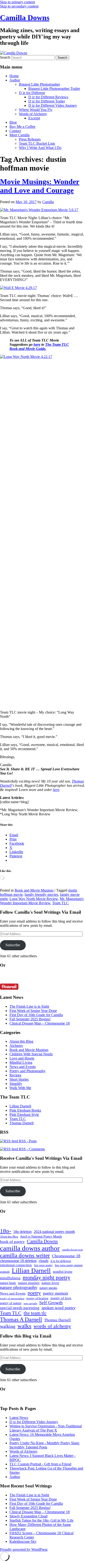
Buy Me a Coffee (22, 127)
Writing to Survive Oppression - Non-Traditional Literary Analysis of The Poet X (45, 1428)
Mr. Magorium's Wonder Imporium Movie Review (42, 901)
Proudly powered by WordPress (23, 1549)
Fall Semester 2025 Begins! (30, 1019)
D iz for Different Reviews (48, 97)
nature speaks (48, 1288)
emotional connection (16, 1265)
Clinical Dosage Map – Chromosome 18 (39, 1023)
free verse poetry (43, 1265)
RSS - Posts (27, 1141)
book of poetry (12, 1241)
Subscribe (12, 945)
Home (14, 76)
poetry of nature (10, 1303)
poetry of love (61, 1298)
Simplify (15, 1084)
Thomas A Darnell (21, 1319)
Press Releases (30, 139)
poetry (34, 1293)
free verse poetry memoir (69, 1265)
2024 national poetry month (54, 1232)
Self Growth (51, 1302)
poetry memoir (55, 1293)
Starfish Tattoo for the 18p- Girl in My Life (41, 1520)
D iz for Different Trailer (46, 101)
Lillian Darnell (20, 1106)
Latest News (18, 1418)
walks (24, 1326)
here (37, 344)
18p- (5, 1231)
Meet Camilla (19, 135)
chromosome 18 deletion (18, 1261)
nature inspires (28, 1283)
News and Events (22, 1067)
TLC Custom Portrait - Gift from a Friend (40, 1464)
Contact (15, 131)
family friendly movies (41, 895)
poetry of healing (37, 1298)
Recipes (15, 1075)
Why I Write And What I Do (40, 148)
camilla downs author (30, 1248)
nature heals (8, 1283)
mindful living (62, 1271)
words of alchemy (52, 1326)
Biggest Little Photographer (39, 84)
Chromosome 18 (66, 1256)
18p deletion (22, 1232)
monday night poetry (46, 1277)
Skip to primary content (17, 2)
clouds (43, 1261)
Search (5, 57)
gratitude (5, 1271)
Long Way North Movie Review (33, 899)
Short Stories (19, 1079)
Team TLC (60, 903)
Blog (13, 122)
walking (7, 1326)
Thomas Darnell (21, 1123)
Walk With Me (20, 1088)
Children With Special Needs (31, 1054)
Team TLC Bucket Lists (37, 143)
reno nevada (30, 1303)
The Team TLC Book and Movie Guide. (39, 346)
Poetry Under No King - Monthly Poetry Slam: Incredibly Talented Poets (44, 1445)
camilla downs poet (72, 1249)
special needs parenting (19, 1308)
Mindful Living (20, 1062)
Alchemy (16, 1046)
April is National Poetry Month (41, 1236)
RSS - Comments (31, 1149)
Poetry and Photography (27, 1071)
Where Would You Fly (35, 110)
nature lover (50, 1283)
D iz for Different (32, 93)
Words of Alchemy (33, 114)
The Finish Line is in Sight (29, 1006)
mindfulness (10, 1278)
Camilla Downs (24, 17)
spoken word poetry (59, 1307)
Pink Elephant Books (25, 1110)
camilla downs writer (25, 1255)
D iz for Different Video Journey (52, 105)
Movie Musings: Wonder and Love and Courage (39, 185)
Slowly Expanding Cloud (28, 1516)
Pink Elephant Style (24, 1115)
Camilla (48, 202)
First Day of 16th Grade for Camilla (36, 1015)
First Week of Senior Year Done (33, 1011)
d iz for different (61, 1261)
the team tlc (35, 1313)
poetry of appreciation (12, 1298)
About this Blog (21, 1041)
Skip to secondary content (19, 6)
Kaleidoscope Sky (23, 1541)
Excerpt (34, 118)
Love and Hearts (21, 1058)
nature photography (18, 1287)
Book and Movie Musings (34, 890)
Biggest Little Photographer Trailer (54, 89)
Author (14, 80)
